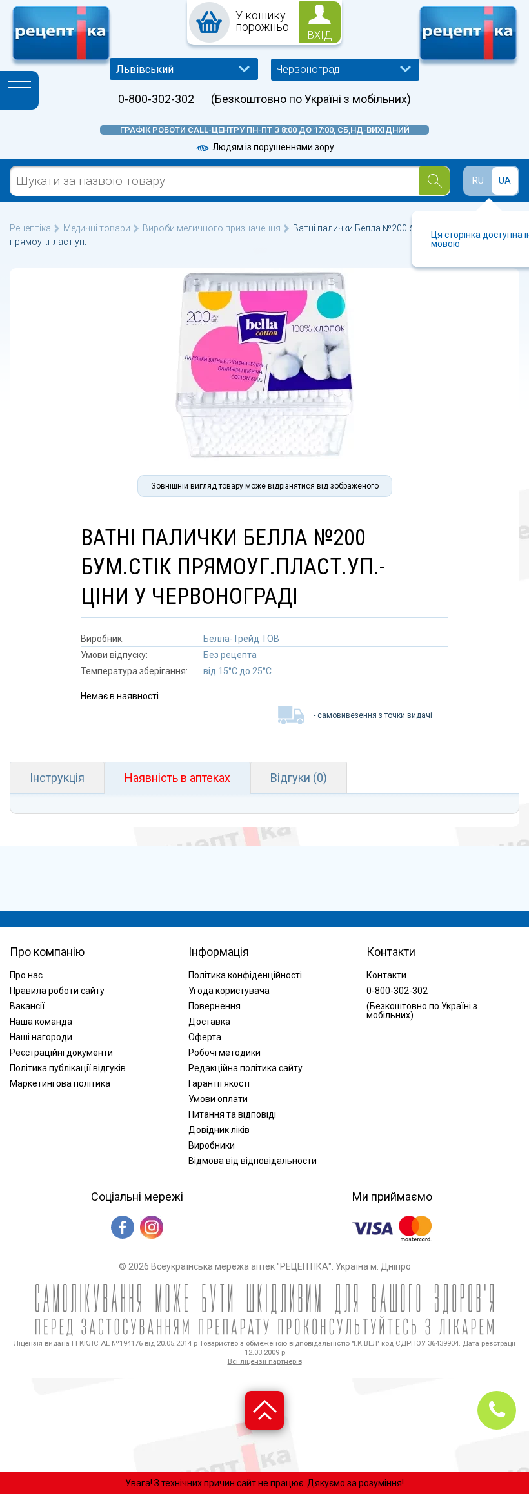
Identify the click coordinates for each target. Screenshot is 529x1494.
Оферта (204, 1037)
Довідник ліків (219, 1130)
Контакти (386, 975)
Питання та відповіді (232, 1114)
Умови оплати (218, 1099)
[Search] (434, 180)
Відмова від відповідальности (252, 1161)
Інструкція (57, 777)
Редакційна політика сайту (245, 1068)
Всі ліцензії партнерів (265, 1361)
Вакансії (27, 1006)
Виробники (211, 1145)
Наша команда (41, 1021)
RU (478, 180)
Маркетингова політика (60, 1083)
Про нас (26, 975)
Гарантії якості (219, 1083)
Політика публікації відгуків (68, 1068)
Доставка (209, 1021)
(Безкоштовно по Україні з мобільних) (311, 99)
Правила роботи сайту (57, 990)
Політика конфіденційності (245, 975)
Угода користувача (229, 990)
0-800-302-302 (156, 99)
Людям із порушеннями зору (272, 147)
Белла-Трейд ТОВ (241, 639)
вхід (320, 35)
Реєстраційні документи (61, 1052)
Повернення (214, 1006)
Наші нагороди (41, 1037)
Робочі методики (224, 1052)
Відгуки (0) (298, 777)
